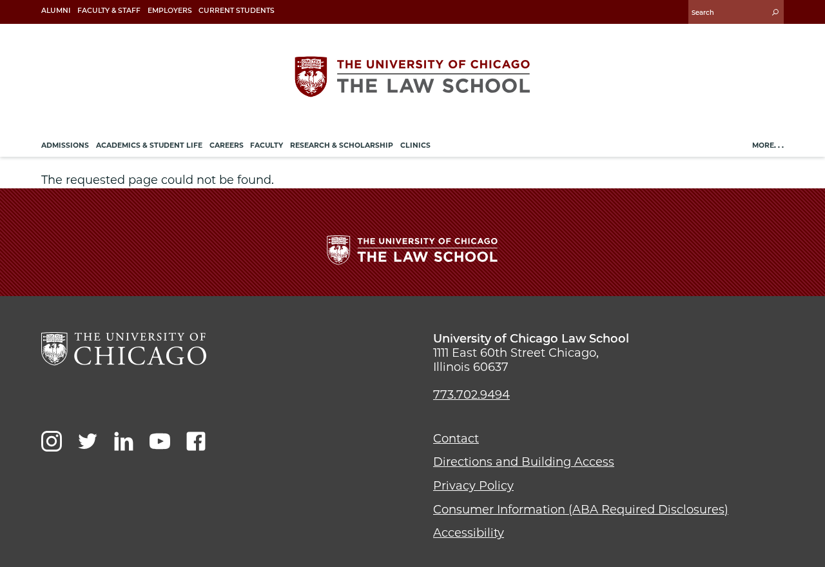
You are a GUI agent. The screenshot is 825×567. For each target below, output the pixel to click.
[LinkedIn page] (123, 441)
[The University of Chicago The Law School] (412, 76)
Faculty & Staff (109, 10)
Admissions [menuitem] (65, 145)
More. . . (768, 145)
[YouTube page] (160, 441)
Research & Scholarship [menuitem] (341, 145)
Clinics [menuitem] (415, 145)
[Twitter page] (87, 441)
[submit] (775, 12)
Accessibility (468, 533)
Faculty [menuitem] (266, 145)
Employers (170, 10)
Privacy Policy (473, 486)
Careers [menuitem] (226, 145)
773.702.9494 (471, 395)
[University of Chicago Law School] (123, 349)
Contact (456, 439)
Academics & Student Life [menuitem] (149, 145)
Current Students (237, 10)
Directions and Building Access (523, 462)
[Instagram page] (51, 441)
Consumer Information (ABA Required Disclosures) (580, 509)
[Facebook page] (196, 441)
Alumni (55, 10)
